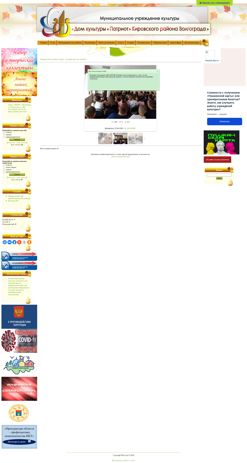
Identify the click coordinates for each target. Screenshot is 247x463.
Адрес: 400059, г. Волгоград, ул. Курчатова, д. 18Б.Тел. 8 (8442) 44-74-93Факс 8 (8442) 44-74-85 (19, 108)
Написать (225, 121)
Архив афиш (175, 43)
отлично (9, 132)
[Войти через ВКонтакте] (9, 242)
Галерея (130, 43)
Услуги (121, 43)
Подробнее (94, 78)
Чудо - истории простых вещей (72, 59)
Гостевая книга (143, 43)
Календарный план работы (70, 43)
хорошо (8, 135)
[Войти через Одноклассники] (29, 242)
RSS (135, 5)
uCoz (133, 460)
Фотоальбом (53, 59)
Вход (131, 5)
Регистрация (122, 5)
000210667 (131, 128)
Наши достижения (106, 43)
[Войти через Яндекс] (19, 242)
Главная (113, 5)
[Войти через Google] (24, 242)
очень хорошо (11, 167)
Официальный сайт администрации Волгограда (19, 197)
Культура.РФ (13, 201)
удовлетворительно (13, 137)
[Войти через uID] (5, 242)
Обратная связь (160, 43)
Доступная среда (192, 43)
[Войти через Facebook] (14, 242)
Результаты (11, 142)
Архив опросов (21, 142)
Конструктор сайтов (120, 460)
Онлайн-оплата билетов (217, 159)
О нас (52, 43)
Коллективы (90, 43)
